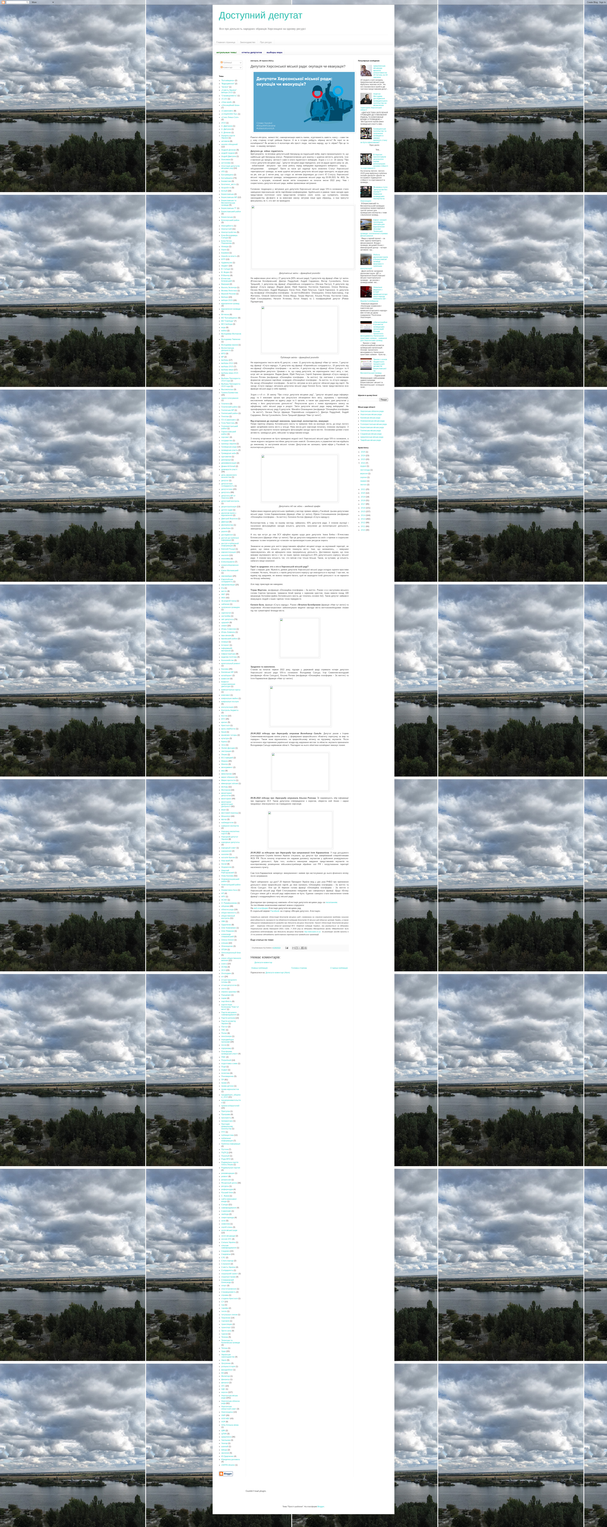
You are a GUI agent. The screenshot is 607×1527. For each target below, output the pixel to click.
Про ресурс (266, 42)
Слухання (225, 1264)
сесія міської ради (229, 1230)
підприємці (226, 1048)
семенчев (225, 1224)
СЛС (223, 1257)
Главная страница (225, 42)
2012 (363, 522)
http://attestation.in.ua (312, 932)
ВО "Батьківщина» (229, 318)
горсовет (225, 437)
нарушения (226, 851)
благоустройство (228, 232)
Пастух (224, 1027)
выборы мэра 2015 (229, 373)
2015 (223, 123)
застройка (225, 616)
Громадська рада (229, 447)
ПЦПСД (224, 1152)
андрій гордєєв (228, 153)
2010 (363, 530)
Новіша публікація (259, 968)
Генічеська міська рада (370, 430)
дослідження (227, 535)
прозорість (226, 1118)
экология (225, 1453)
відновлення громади (230, 309)
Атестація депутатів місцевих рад (230, 167)
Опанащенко (227, 946)
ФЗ (222, 1373)
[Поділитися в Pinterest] (305, 948)
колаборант (226, 675)
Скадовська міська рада (371, 434)
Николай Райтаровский (227, 871)
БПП (223, 259)
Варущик (225, 284)
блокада (225, 246)
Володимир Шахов (229, 345)
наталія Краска (228, 857)
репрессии (226, 1180)
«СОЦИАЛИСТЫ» (229, 114)
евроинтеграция (228, 552)
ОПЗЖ (224, 949)
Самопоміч (226, 1211)
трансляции (226, 1324)
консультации (227, 707)
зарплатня (226, 613)
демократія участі (229, 469)
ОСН (223, 970)
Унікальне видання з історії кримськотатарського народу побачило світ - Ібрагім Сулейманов (374, 294)
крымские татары (229, 735)
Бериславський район (231, 211)
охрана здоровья (229, 992)
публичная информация (227, 1139)
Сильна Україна (228, 1242)
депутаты (225, 492)
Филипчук (225, 1376)
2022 (363, 463)
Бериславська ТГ (228, 208)
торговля (225, 1321)
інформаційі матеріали (226, 649)
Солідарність (227, 1270)
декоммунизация (228, 463)
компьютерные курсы (230, 690)
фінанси (225, 1383)
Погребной (226, 1060)
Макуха (224, 761)
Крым (223, 732)
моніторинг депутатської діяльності (227, 804)
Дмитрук (225, 522)
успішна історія (228, 1366)
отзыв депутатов (228, 985)
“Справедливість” (229, 96)
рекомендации (227, 1173)
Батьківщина (227, 178)
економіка (225, 559)
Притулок (225, 1111)
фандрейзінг (227, 1370)
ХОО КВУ (225, 1418)
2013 (363, 519)
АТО (223, 171)
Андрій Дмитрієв (228, 156)
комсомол (225, 695)
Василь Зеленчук (228, 287)
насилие (225, 854)
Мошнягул (225, 816)
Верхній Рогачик (228, 294)
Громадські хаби (228, 453)
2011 (363, 526)
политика (225, 1073)
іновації (224, 642)
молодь (224, 787)
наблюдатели (227, 822)
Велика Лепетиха (229, 291)
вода (223, 327)
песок (223, 1045)
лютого (363, 485)
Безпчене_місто (228, 184)
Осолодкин (226, 973)
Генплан (225, 416)
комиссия (225, 679)
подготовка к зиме (229, 1063)
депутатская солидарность (227, 485)
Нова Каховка (227, 876)
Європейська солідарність (227, 580)
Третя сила (226, 1331)
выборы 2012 (227, 363)
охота (224, 988)
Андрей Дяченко (228, 150)
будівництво (226, 263)
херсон (224, 1392)
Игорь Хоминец (228, 632)
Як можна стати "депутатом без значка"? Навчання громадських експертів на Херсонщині (373, 194)
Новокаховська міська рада (372, 421)
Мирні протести (228, 780)
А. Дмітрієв (226, 129)
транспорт (226, 1327)
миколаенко (226, 774)
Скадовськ (225, 1254)
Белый (224, 191)
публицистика (227, 1135)
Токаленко (225, 1318)
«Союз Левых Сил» (230, 117)
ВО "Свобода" (227, 321)
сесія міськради (228, 1236)
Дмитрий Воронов (229, 519)
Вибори (224, 297)
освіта (224, 964)
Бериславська (227, 194)
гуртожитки (226, 457)
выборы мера (227, 370)
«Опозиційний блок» (230, 105)
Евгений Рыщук (228, 549)
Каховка (224, 669)
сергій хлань (226, 1227)
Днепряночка (227, 525)
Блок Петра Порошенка (226, 242)
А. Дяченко (226, 132)
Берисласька (227, 217)
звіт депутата (227, 619)
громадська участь (229, 450)
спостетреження (228, 1289)
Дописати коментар (263, 962)
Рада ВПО (225, 1159)
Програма (225, 1114)
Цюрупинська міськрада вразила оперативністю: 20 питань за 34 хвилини (380, 71)
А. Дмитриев (226, 126)
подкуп (224, 1070)
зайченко (225, 604)
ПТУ (223, 1132)
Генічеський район (229, 413)
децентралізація (228, 507)
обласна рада (227, 909)
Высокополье (227, 389)
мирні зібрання (228, 777)
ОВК (223, 921)
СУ (222, 1302)
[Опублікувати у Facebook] (302, 948)
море (223, 810)
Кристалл (225, 725)
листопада (365, 470)
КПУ (223, 719)
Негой (224, 864)
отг (222, 976)
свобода (225, 1214)
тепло (224, 1311)
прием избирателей (230, 1106)
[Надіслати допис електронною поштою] (287, 948)
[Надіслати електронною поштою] (293, 948)
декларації (226, 460)
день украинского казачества (229, 476)
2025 (363, 452)
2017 (363, 504)
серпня (363, 477)
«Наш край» (226, 102)
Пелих (224, 1033)
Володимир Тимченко (230, 339)
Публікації (227, 63)
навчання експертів (230, 826)
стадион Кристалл (229, 1298)
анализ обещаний (229, 144)
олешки (224, 943)
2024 (363, 455)
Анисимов (225, 159)
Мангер (224, 764)
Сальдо (224, 1204)
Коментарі (227, 67)
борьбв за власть (229, 256)
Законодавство (247, 42)
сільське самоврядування (228, 1246)
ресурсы (225, 1186)
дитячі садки (227, 510)
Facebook (274, 911)
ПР (222, 1080)
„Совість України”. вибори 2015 (229, 91)
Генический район (229, 407)
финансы (225, 1379)
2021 (363, 489)
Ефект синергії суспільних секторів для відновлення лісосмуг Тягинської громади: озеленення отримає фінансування (374, 228)
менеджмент (227, 767)
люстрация (226, 751)
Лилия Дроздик (228, 748)
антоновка (226, 163)
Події (223, 1067)
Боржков (225, 253)
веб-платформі (261, 908)
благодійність (227, 226)
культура (225, 738)
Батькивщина (227, 175)
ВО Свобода (226, 324)
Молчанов (225, 790)
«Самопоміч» (227, 111)
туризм (224, 1334)
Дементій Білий (228, 466)
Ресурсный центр (229, 1183)
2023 (363, 459)
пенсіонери (226, 1036)
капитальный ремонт (230, 663)
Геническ (225, 404)
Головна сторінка (299, 968)
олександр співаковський (227, 935)
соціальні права (228, 1277)
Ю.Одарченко (227, 1456)
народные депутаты (230, 842)
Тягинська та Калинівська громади (230, 1341)
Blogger (320, 1506)
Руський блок (227, 1192)
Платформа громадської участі (229, 1052)
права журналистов (230, 1089)
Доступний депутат (260, 15)
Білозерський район (230, 220)
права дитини (227, 1086)
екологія (225, 555)
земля (224, 626)
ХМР (223, 1415)
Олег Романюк (227, 931)
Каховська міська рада (370, 418)
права (224, 1083)
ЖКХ (223, 598)
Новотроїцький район (231, 885)
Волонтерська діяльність (227, 349)
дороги (224, 531)
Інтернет (225, 645)
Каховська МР (227, 672)
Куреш (224, 741)
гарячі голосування (229, 398)
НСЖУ (224, 900)
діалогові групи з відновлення (228, 514)
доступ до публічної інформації (230, 539)
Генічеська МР (227, 410)
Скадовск (225, 1251)
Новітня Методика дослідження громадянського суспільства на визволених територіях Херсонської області (373, 102)
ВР (222, 357)
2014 (363, 515)
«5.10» (224, 99)
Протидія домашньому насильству (227, 1126)
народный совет (228, 848)
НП (222, 893)
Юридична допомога (230, 1459)
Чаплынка (225, 1440)
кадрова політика (229, 657)
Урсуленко (226, 1363)
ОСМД (224, 967)
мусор (224, 819)
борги (223, 250)
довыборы (226, 528)
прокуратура (227, 1121)
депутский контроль (230, 501)
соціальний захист (229, 1274)
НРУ (223, 896)
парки (224, 998)
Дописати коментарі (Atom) (278, 973)
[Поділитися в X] (299, 948)
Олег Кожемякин (228, 928)
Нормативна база (229, 890)
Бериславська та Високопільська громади (228, 202)
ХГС (223, 1386)
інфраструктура (228, 654)
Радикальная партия (230, 1168)
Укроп (224, 1360)
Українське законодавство (228, 1356)
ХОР (223, 1422)
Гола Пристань (228, 423)
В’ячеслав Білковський (226, 280)
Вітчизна (225, 314)
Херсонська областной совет (228, 1407)
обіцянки (225, 906)
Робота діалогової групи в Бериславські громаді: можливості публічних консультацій (374, 261)
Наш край (225, 861)
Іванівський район (229, 639)
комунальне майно (229, 698)
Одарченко (226, 925)
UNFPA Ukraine (228, 1465)
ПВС (223, 1030)
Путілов (224, 1149)
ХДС (223, 1389)
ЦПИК (224, 1434)
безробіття (226, 188)
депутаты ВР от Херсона (228, 497)
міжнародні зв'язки (229, 783)
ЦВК (223, 1430)
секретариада (227, 1217)
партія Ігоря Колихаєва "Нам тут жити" (230, 1007)
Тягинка (224, 1337)
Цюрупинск (226, 1437)
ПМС (223, 1057)
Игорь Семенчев (228, 629)
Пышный (225, 1156)
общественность (228, 913)
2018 (363, 500)
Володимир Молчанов (231, 334)
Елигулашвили (227, 562)
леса (223, 745)
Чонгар (224, 1443)
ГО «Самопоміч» (228, 420)
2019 (363, 497)
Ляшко (224, 754)
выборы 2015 (227, 366)
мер (223, 771)
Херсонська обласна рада (372, 411)
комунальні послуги (230, 701)
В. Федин (225, 272)
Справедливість (228, 1292)
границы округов (228, 444)
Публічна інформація (230, 1144)
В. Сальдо (225, 269)
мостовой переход (229, 813)
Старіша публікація (339, 968)
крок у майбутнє (228, 729)
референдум (227, 1189)
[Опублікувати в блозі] (296, 948)
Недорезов (226, 867)
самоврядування (228, 1208)
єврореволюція (228, 585)
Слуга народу (227, 1261)
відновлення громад (230, 303)
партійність (226, 1001)
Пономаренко (227, 1076)
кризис (224, 722)
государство (226, 440)
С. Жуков (225, 1196)
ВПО (223, 353)
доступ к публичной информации (230, 544)
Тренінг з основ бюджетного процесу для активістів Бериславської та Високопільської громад (373, 366)
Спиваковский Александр (227, 1281)
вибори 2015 (227, 300)
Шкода (224, 1450)
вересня (364, 473)
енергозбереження (230, 565)
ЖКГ (223, 594)
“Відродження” (227, 84)
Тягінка (224, 1348)
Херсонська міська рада (371, 414)
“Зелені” (225, 87)
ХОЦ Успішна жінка (230, 1425)
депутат (225, 480)
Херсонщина (227, 1412)
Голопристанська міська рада (373, 424)
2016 (363, 508)
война (224, 331)
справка (224, 1295)
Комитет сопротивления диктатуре (228, 684)
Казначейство (227, 660)
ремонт (224, 1176)
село (223, 1221)
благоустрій (226, 229)
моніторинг (226, 799)
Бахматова (226, 181)
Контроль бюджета (229, 710)
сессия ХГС (226, 1239)
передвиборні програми (227, 1041)
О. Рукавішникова (229, 903)
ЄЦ (222, 588)
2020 (363, 493)
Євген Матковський (229, 570)
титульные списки (229, 1315)
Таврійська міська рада (370, 440)
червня (363, 481)
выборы (224, 360)
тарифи (224, 1308)
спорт (224, 1285)
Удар (223, 1351)
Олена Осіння (227, 940)
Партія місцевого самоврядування (229, 1013)
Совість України (228, 1267)
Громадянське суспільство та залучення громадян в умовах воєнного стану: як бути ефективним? (373, 136)
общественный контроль (228, 917)
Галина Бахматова (229, 393)
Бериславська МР (229, 197)
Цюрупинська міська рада (371, 437)
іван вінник (226, 635)
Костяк (224, 716)
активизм (225, 141)
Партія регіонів (228, 1018)
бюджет (224, 266)
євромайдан (226, 576)
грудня (363, 466)
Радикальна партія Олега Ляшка (229, 1163)
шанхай (224, 1446)
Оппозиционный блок (231, 953)
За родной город (228, 601)
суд (222, 1305)
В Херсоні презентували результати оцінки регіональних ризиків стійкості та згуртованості (374, 161)
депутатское (227, 489)
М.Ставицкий (227, 758)
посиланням (331, 902)
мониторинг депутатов (226, 794)
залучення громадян (230, 607)
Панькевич (226, 995)
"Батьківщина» (227, 80)
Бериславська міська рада (372, 427)
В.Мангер (225, 275)
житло (224, 591)
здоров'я (225, 622)
